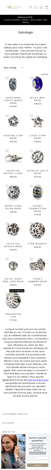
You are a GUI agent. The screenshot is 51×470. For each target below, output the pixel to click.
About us (8, 432)
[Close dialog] (48, 436)
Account (8, 423)
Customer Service (15, 414)
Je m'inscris (37, 465)
